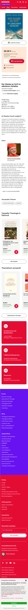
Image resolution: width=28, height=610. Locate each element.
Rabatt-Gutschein (6, 520)
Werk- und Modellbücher (8, 425)
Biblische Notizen (6, 441)
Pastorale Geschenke (7, 428)
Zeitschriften (22, 7)
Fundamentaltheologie (8, 203)
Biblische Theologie (7, 396)
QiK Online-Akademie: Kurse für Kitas (11, 494)
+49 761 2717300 (8, 336)
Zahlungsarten (6, 502)
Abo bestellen (7, 378)
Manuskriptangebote (7, 496)
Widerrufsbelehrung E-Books (8, 572)
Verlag (4, 480)
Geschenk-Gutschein (7, 518)
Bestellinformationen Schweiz (9, 548)
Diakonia (4, 445)
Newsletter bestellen (8, 526)
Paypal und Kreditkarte (7, 504)
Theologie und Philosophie (8, 466)
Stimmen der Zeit (6, 463)
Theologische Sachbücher (8, 416)
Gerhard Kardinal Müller (10, 90)
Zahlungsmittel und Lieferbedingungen (10, 75)
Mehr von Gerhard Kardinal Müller (11, 191)
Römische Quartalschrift (8, 461)
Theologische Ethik (6, 403)
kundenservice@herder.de (10, 358)
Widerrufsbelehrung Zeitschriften (9, 574)
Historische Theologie (7, 401)
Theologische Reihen (7, 419)
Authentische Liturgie (7, 421)
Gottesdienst (5, 452)
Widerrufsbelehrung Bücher (8, 570)
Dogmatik (18, 203)
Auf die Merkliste (10, 65)
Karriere (4, 489)
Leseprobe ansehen (15, 42)
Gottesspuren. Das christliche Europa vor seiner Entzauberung (10, 243)
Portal (3, 7)
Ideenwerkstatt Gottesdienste (9, 457)
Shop (8, 7)
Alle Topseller (14, 261)
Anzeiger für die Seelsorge (8, 436)
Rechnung (4, 507)
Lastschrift (4, 509)
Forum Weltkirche (6, 450)
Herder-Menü (26, 1)
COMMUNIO (4, 443)
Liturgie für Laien (6, 423)
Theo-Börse (14, 7)
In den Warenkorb (17, 61)
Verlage (3, 482)
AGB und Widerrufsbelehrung (8, 567)
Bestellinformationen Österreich (10, 550)
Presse (3, 485)
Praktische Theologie (7, 405)
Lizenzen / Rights (6, 487)
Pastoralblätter (5, 459)
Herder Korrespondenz (7, 454)
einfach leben (5, 447)
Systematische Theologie (14, 315)
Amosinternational (6, 438)
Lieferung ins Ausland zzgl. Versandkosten (11, 77)
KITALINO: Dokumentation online (9, 491)
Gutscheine (5, 515)
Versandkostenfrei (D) (9, 546)
